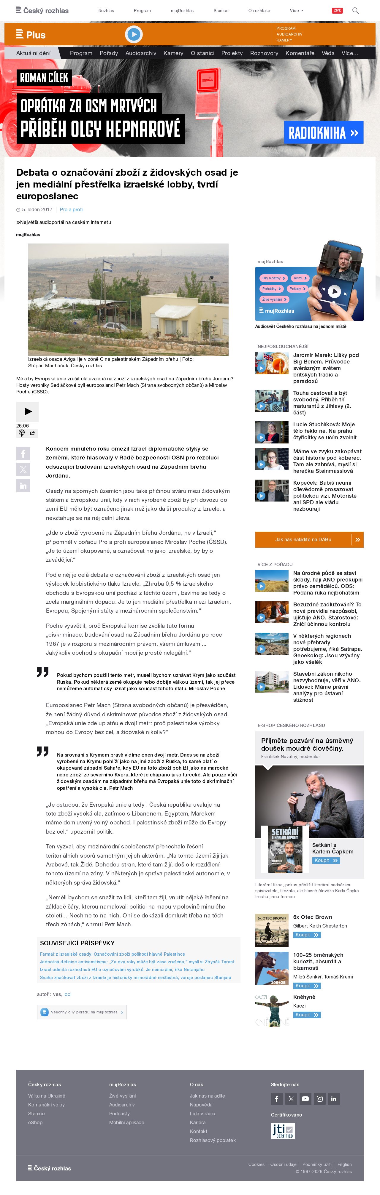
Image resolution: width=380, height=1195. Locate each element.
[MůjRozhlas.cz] (28, 235)
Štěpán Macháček (48, 366)
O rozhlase (259, 10)
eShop (35, 1122)
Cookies (256, 1164)
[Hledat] (356, 10)
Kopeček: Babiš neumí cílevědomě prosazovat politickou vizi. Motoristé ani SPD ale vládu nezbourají (325, 496)
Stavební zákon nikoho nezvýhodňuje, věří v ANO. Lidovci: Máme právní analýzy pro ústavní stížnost (327, 687)
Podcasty (119, 1113)
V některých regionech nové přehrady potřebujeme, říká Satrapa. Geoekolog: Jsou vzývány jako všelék (327, 649)
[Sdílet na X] (23, 469)
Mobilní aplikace (127, 1122)
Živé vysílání (272, 299)
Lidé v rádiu (203, 1113)
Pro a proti (71, 209)
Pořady (109, 53)
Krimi (298, 278)
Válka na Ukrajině (46, 1096)
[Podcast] (21, 433)
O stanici (202, 53)
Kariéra (197, 1122)
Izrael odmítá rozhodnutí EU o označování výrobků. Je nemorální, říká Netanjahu (122, 969)
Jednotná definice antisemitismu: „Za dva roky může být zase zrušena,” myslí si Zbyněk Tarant (137, 961)
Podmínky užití (317, 1164)
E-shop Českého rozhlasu (291, 725)
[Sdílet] (32, 433)
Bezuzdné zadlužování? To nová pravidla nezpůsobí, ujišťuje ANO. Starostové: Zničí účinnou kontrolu (327, 614)
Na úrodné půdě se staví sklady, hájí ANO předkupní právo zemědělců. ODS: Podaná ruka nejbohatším (327, 583)
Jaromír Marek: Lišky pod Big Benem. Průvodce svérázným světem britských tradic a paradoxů (326, 368)
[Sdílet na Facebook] (23, 453)
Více (350, 53)
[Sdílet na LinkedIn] (23, 485)
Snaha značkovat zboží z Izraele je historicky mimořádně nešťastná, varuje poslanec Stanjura (136, 977)
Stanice (221, 10)
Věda (328, 53)
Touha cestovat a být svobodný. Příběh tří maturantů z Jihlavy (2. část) (322, 403)
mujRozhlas (182, 10)
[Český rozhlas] (42, 10)
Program (142, 10)
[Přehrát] (27, 412)
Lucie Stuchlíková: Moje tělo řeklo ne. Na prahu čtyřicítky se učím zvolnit (325, 430)
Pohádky (269, 289)
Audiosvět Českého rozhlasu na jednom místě (300, 326)
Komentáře (300, 53)
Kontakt (198, 1131)
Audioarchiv (289, 34)
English (345, 1164)
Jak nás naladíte (207, 1096)
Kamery (284, 40)
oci (68, 994)
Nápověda (201, 1105)
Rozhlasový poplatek (213, 1140)
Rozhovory (264, 53)
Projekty (232, 53)
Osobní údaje (283, 1164)
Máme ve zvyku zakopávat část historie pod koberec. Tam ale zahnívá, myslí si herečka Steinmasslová (327, 461)
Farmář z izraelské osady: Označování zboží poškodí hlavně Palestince (112, 954)
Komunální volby (46, 1105)
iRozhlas (106, 10)
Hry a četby (271, 278)
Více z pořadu (275, 564)
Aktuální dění (33, 53)
